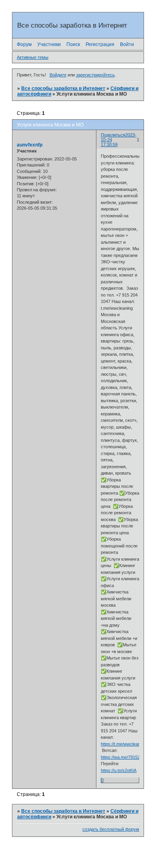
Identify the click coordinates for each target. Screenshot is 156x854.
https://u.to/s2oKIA (118, 770)
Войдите (58, 74)
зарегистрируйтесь (95, 74)
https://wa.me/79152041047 (127, 757)
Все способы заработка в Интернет (63, 88)
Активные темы (32, 57)
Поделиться (113, 134)
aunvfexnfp (29, 145)
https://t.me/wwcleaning (123, 744)
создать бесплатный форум (110, 829)
